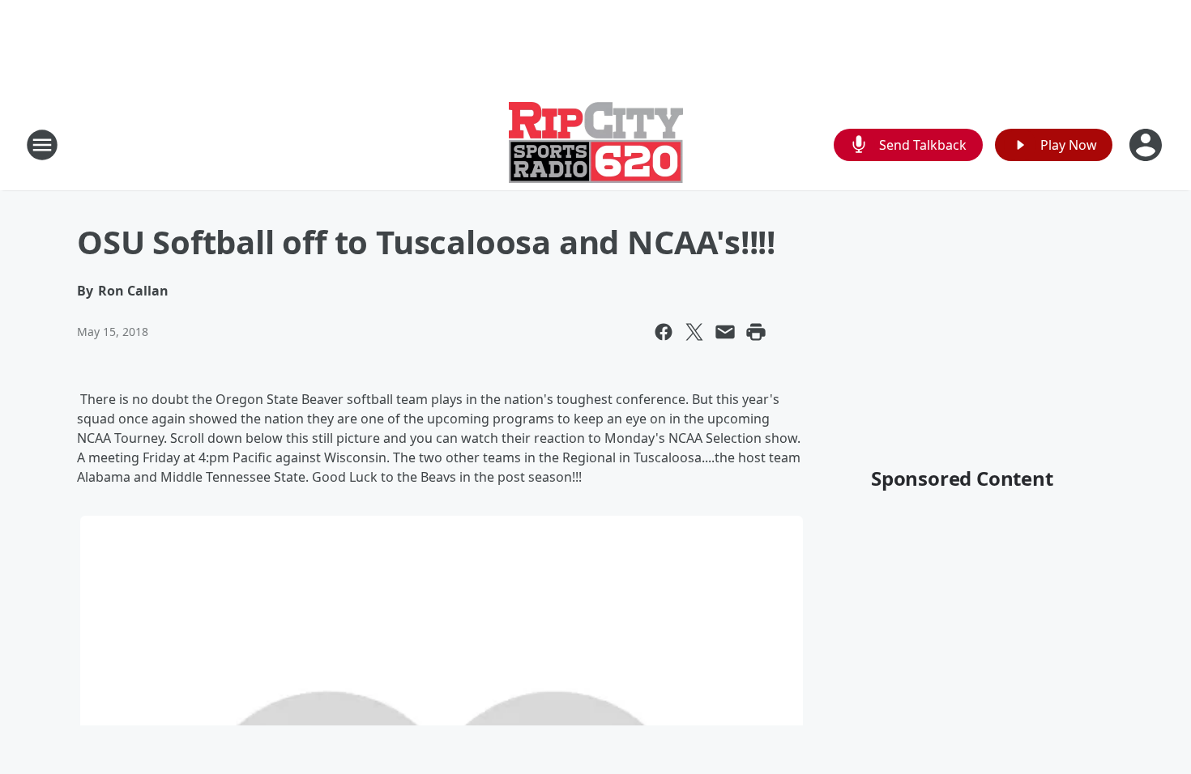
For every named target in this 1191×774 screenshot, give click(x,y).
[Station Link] (596, 144)
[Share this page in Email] (725, 332)
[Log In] (1147, 145)
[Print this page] (756, 332)
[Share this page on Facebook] (663, 332)
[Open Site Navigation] (42, 145)
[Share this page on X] (694, 332)
